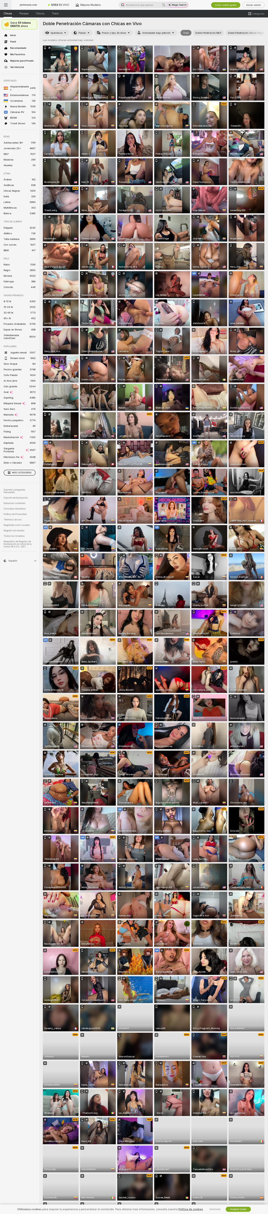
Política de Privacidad (15, 514)
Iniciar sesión (253, 5)
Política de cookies (190, 1209)
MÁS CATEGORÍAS (22, 472)
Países (82, 33)
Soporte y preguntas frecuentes (14, 491)
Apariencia (57, 33)
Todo (186, 33)
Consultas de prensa (15, 508)
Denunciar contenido (15, 503)
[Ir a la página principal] (28, 5)
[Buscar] (163, 4)
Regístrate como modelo (17, 525)
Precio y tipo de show (114, 33)
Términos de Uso (13, 519)
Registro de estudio (14, 530)
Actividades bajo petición (156, 33)
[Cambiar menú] (6, 5)
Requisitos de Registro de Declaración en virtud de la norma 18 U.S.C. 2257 (18, 544)
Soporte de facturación (16, 498)
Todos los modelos (14, 536)
